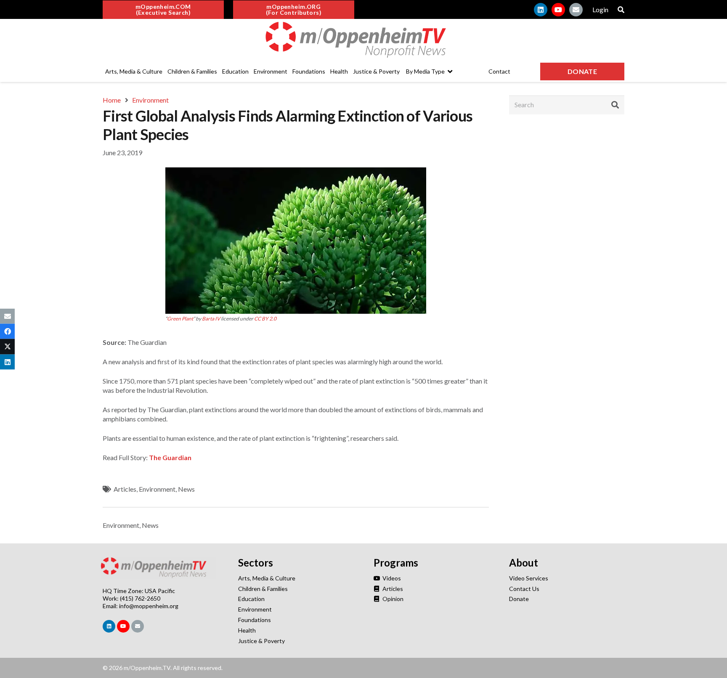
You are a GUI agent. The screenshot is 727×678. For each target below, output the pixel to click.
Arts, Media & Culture (266, 578)
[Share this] (7, 331)
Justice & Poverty (261, 640)
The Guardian (170, 457)
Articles (125, 489)
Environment (157, 489)
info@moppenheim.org (148, 605)
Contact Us (524, 588)
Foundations (254, 619)
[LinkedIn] (540, 9)
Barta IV (211, 318)
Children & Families (263, 588)
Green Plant (180, 318)
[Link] (363, 40)
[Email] (576, 9)
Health (247, 630)
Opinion (392, 598)
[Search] (615, 104)
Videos (391, 578)
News (186, 489)
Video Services (528, 578)
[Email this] (7, 316)
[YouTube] (558, 9)
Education (251, 598)
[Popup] (621, 10)
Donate (519, 598)
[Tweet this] (7, 346)
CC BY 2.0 (265, 318)
